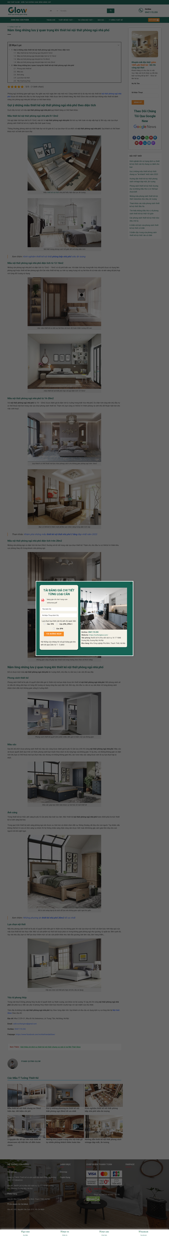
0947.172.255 (93, 632)
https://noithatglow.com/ (98, 635)
